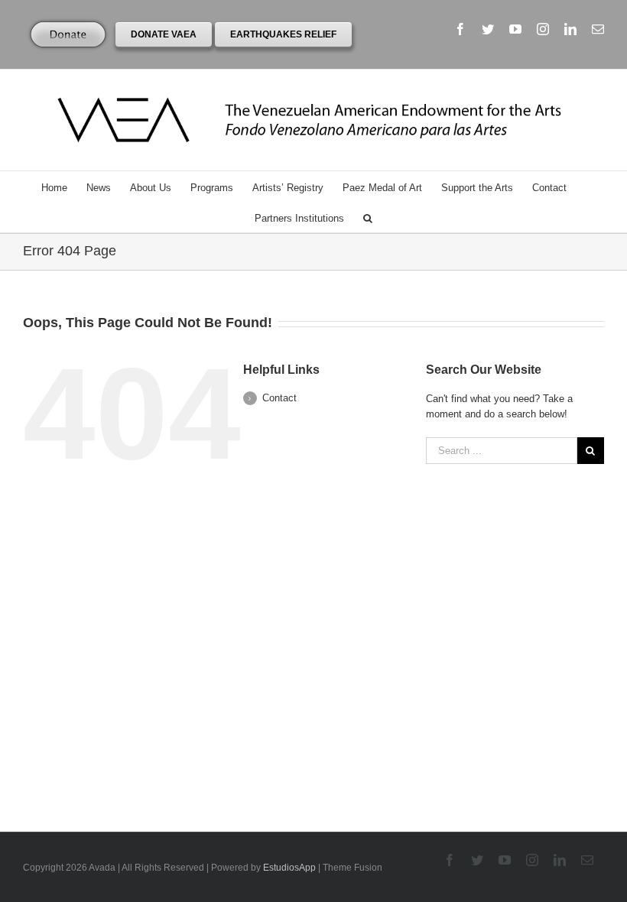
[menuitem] (63, 186)
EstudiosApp (289, 867)
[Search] (367, 217)
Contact (279, 398)
